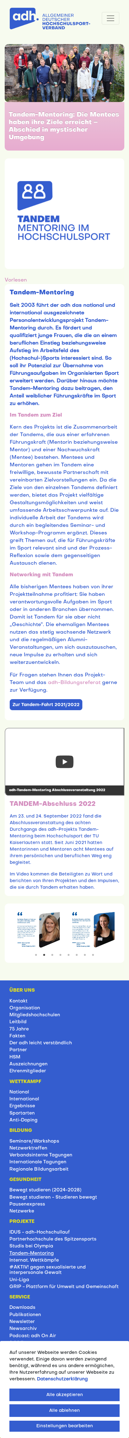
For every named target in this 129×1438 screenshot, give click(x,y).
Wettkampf (25, 1082)
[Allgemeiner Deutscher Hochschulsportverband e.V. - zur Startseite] (50, 17)
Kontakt (18, 1001)
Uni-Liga (19, 1280)
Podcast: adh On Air (32, 1336)
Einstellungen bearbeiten (64, 1426)
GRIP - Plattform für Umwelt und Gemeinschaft (64, 1287)
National (19, 1092)
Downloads (22, 1307)
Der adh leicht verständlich (40, 1043)
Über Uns (22, 990)
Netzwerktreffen (28, 1148)
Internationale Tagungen (37, 1162)
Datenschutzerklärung (62, 1379)
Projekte (21, 1221)
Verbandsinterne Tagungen (40, 1155)
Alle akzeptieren (64, 1395)
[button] (16, 280)
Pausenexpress (27, 1204)
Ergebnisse (22, 1106)
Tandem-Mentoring (31, 1253)
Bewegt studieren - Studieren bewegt (53, 1197)
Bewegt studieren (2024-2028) (45, 1190)
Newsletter (22, 1322)
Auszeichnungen (28, 1064)
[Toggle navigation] (110, 18)
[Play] (64, 762)
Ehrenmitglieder (27, 1071)
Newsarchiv (23, 1329)
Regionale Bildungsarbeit (39, 1169)
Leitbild (18, 1022)
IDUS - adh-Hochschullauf (39, 1232)
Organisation (24, 1008)
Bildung (20, 1130)
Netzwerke (21, 1211)
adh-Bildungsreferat (74, 682)
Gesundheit (25, 1180)
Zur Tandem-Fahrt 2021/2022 (46, 705)
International (24, 1099)
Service (19, 1297)
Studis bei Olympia (31, 1246)
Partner (18, 1050)
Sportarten (22, 1113)
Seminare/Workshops (34, 1141)
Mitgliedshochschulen (34, 1015)
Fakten (17, 1036)
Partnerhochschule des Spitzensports (52, 1239)
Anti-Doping (23, 1120)
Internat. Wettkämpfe (34, 1260)
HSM (14, 1057)
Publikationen (25, 1315)
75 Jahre (19, 1029)
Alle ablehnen (64, 1411)
